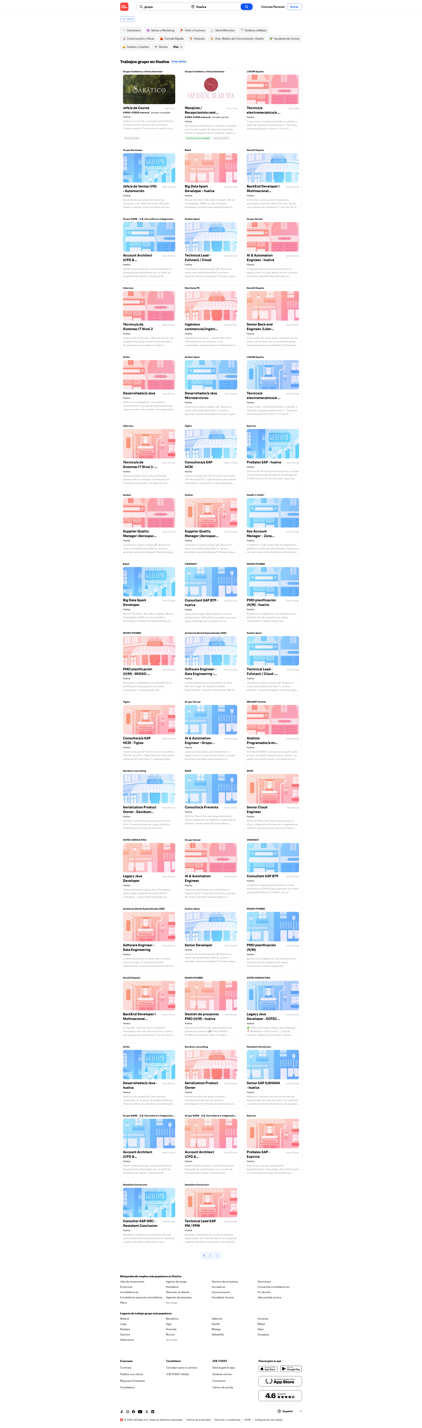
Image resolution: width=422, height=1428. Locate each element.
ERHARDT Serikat (256, 701)
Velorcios (128, 287)
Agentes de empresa (179, 1297)
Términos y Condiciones (227, 1419)
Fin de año (264, 1292)
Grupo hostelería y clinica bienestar (143, 71)
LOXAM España (255, 71)
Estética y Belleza (255, 30)
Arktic (126, 357)
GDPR (247, 1419)
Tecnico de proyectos (225, 1281)
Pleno (123, 1302)
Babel (188, 150)
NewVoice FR (192, 287)
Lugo (123, 1323)
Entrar (294, 6)
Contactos (219, 1380)
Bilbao (261, 1323)
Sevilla (216, 1323)
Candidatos (127, 1387)
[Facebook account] (133, 1411)
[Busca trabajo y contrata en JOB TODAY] (124, 7)
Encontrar (126, 1286)
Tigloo (188, 425)
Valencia (217, 1318)
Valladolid (218, 1334)
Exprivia (251, 425)
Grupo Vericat (254, 218)
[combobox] (165, 6)
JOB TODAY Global (177, 1374)
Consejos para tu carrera (181, 1367)
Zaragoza (263, 1334)
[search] (247, 6)
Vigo (168, 1323)
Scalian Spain (192, 218)
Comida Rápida (174, 38)
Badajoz (125, 1329)
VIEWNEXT (191, 563)
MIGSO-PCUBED (256, 563)
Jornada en (219, 1286)
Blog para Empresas (132, 1380)
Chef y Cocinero (195, 30)
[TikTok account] (121, 1411)
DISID (188, 770)
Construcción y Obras (140, 38)
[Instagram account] (127, 1411)
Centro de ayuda (222, 1387)
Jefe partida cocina (269, 1297)
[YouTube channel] (140, 1411)
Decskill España (255, 150)
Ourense (262, 1318)
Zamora (125, 1334)
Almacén (199, 38)
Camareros (134, 30)
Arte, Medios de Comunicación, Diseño (239, 38)
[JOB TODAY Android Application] (291, 1369)
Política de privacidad (198, 1419)
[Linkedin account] (152, 1411)
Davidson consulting (134, 770)
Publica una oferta (131, 1374)
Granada (171, 1329)
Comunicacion (221, 1292)
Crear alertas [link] (179, 61)
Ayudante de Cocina (286, 38)
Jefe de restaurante (132, 1281)
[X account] (146, 1411)
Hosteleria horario (223, 1297)
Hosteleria (172, 1286)
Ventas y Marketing (163, 30)
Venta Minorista (225, 30)
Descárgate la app (223, 1367)
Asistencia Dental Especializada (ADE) (205, 632)
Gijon (260, 1329)
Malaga (216, 1329)
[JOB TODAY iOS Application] (268, 1369)
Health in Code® (255, 494)
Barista (163, 46)
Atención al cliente (177, 1292)
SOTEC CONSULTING (134, 839)
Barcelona (172, 1318)
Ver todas (172, 1302)
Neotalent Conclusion (259, 1046)
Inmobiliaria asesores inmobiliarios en (141, 1297)
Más (176, 46)
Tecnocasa (264, 1281)
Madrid (124, 1318)
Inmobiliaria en (129, 1292)
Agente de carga (176, 1281)
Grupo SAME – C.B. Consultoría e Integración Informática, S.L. (148, 219)
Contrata (125, 1367)
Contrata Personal (272, 6)
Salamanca (127, 1339)
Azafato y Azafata (138, 46)
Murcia (170, 1334)
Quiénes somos (222, 1374)
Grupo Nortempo (132, 150)
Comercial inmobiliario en (273, 1286)
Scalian (127, 494)
